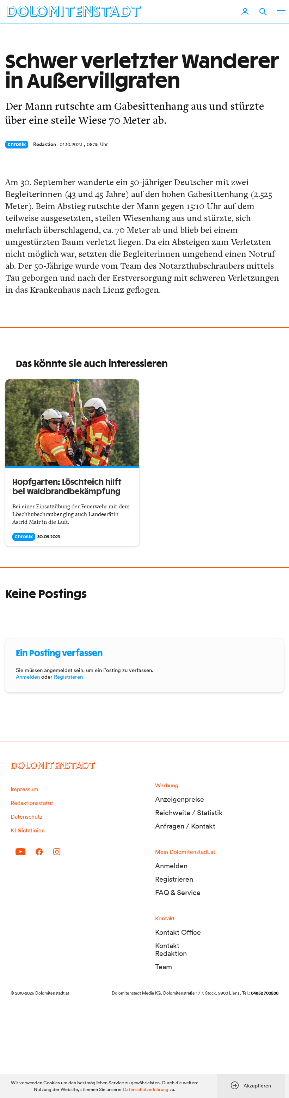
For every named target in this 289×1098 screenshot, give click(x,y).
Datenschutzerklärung (145, 1089)
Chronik (17, 144)
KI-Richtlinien (28, 830)
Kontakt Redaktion (171, 949)
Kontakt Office (178, 932)
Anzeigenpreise (179, 799)
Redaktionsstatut (32, 802)
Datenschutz (26, 816)
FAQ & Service (178, 892)
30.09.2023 (48, 537)
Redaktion (44, 144)
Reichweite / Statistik (189, 812)
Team (163, 967)
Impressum (24, 789)
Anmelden (28, 676)
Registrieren (68, 676)
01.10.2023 (71, 144)
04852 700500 (264, 993)
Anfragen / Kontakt (185, 826)
